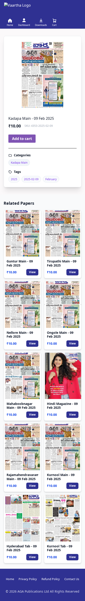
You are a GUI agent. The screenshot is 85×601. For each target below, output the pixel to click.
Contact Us (71, 579)
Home (10, 579)
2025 (14, 179)
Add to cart (22, 138)
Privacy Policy (28, 579)
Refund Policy (50, 579)
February (51, 179)
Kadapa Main (19, 163)
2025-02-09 (31, 179)
